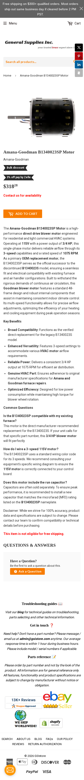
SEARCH (7, 739)
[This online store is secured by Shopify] (51, 727)
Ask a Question (29, 571)
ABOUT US (23, 739)
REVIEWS (18, 744)
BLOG (38, 739)
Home (7, 75)
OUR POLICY (65, 739)
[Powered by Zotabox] (79, 73)
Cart (77, 23)
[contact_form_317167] (10, 770)
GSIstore (40, 756)
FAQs (49, 739)
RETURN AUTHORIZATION (45, 744)
